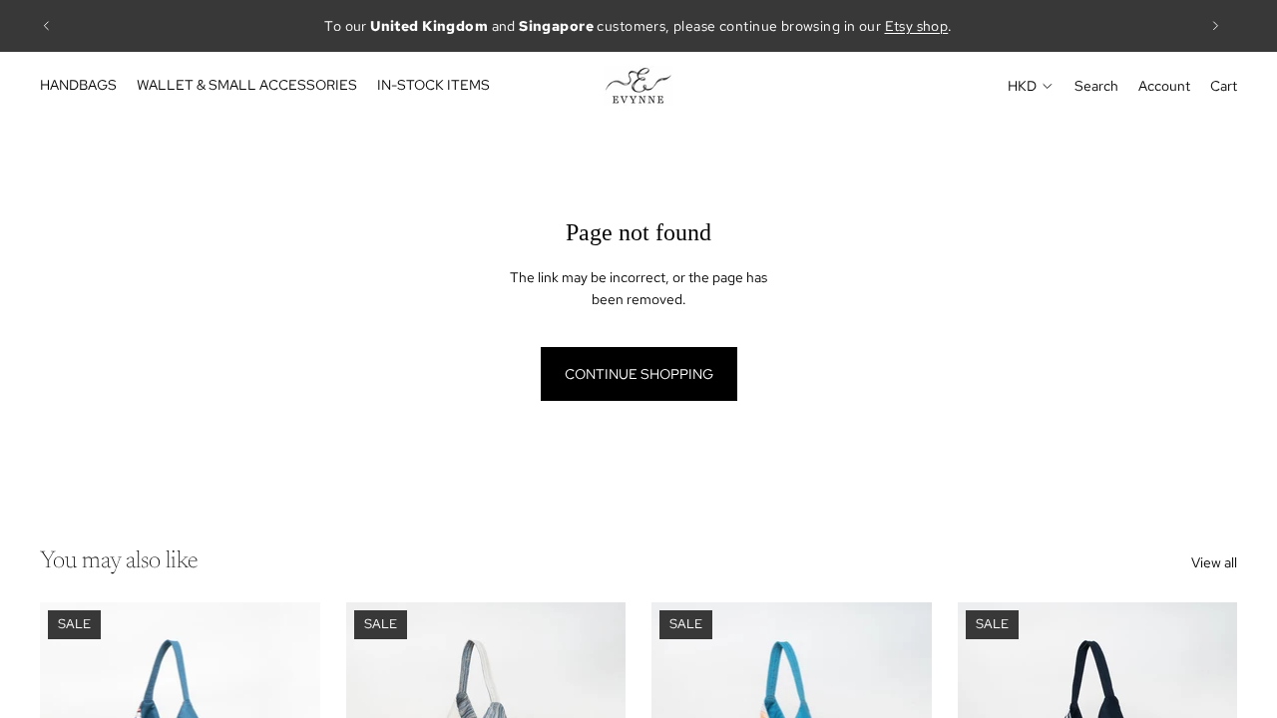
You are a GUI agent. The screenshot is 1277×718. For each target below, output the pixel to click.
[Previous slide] (47, 26)
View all (1214, 562)
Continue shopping (639, 374)
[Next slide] (1215, 26)
